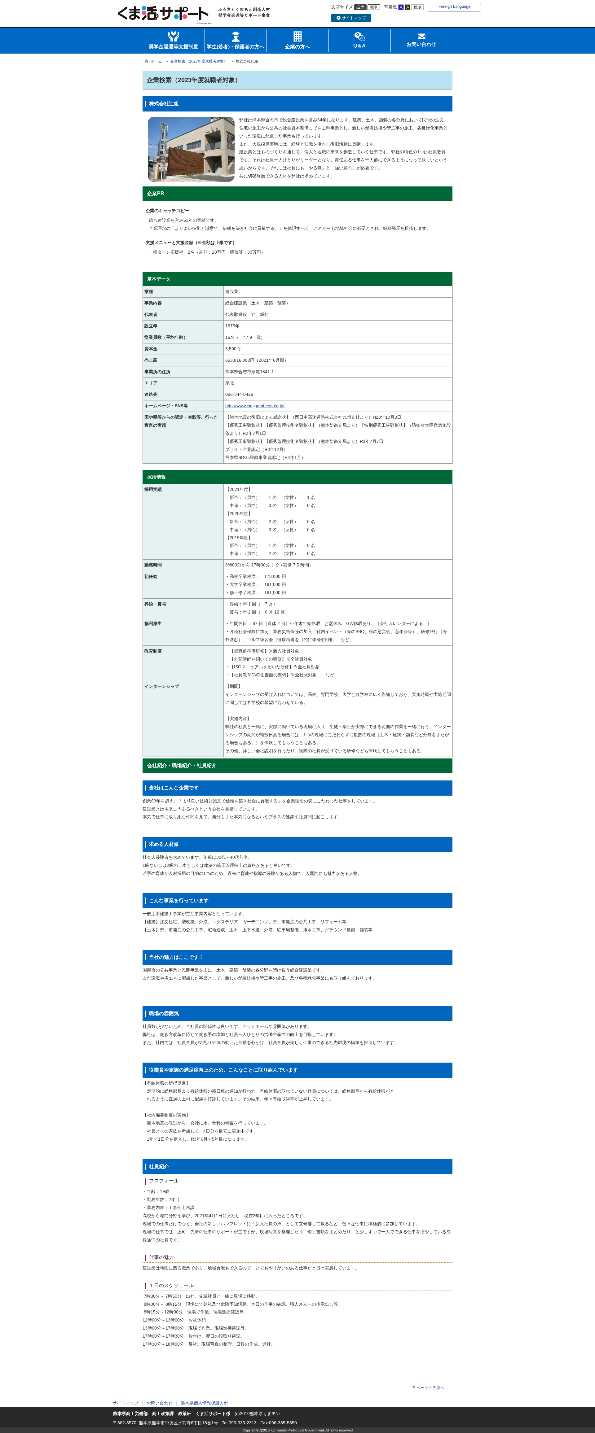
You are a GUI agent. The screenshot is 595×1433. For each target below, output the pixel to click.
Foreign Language (454, 6)
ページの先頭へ (430, 1388)
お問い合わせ (160, 1402)
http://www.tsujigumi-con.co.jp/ (254, 405)
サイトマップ (353, 17)
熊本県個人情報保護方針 (204, 1402)
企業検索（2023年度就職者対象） (198, 61)
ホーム (156, 61)
